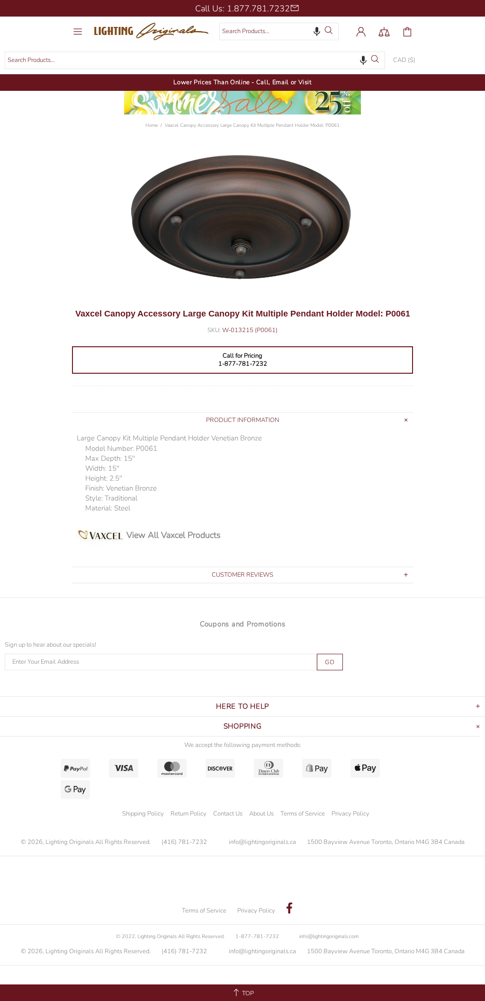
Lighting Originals (154, 31)
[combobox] (279, 31)
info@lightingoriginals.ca (262, 842)
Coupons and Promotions (243, 624)
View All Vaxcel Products (173, 535)
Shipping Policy (143, 813)
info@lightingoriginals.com (329, 936)
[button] (317, 31)
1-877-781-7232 (257, 936)
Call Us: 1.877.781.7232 (242, 8)
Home (151, 125)
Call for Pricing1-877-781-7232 (242, 360)
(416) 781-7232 (184, 842)
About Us (261, 813)
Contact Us (227, 813)
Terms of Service (302, 813)
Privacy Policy (350, 813)
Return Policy (189, 813)
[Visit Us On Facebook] (289, 909)
